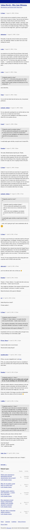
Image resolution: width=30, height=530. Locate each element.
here (20, 359)
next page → (4, 464)
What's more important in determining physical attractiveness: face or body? (8, 476)
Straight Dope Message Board (8, 1)
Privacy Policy (4, 524)
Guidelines (13, 521)
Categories (7, 521)
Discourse (9, 528)
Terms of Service (22, 521)
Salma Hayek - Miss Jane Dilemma (14, 5)
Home (2, 521)
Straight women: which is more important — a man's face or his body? (8, 492)
